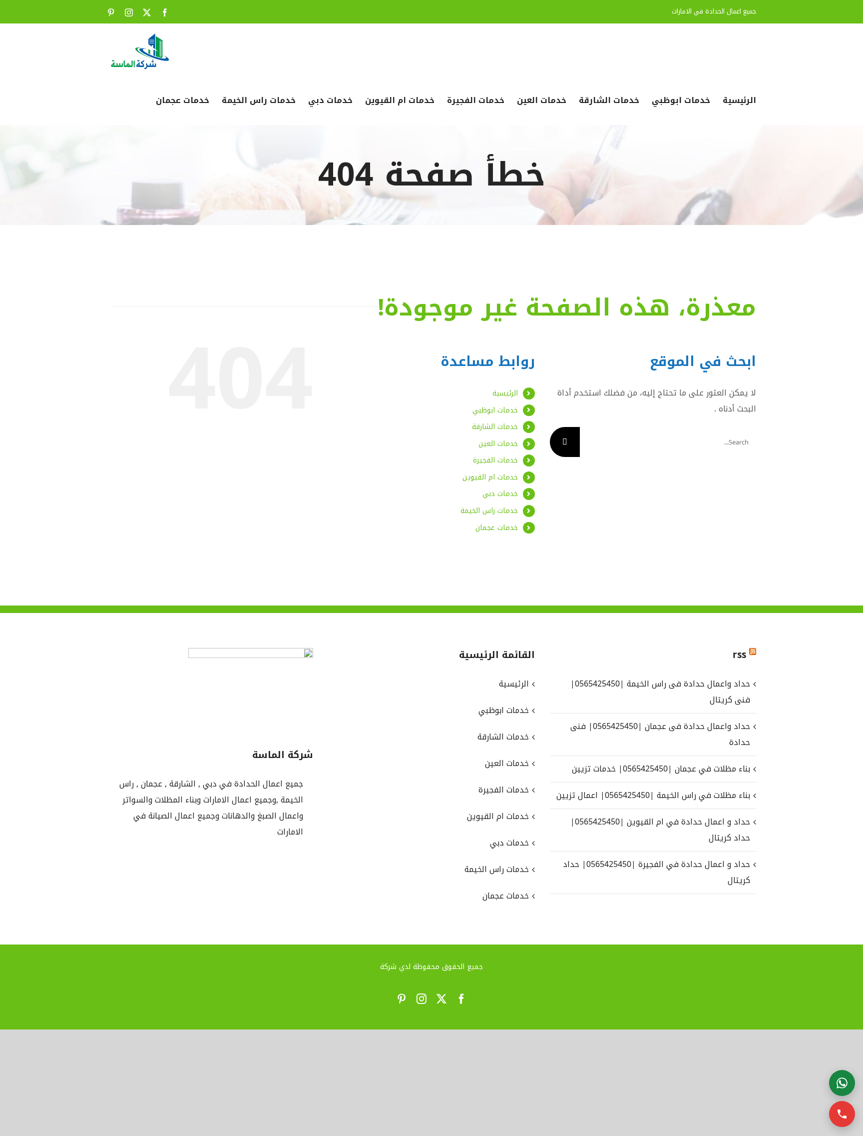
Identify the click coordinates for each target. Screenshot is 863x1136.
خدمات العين (498, 443)
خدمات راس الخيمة (489, 511)
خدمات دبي (500, 493)
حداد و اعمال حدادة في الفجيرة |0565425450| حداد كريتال (656, 872)
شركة (388, 967)
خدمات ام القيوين (490, 477)
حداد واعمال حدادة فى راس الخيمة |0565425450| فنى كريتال (660, 692)
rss (739, 655)
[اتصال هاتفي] (842, 1114)
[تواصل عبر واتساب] (842, 1083)
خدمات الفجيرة (495, 460)
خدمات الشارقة (495, 427)
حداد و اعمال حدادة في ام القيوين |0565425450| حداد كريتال (660, 830)
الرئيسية (505, 393)
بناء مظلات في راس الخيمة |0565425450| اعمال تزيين (653, 795)
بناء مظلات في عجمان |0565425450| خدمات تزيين (661, 768)
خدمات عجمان (496, 527)
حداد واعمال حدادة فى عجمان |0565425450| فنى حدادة (660, 734)
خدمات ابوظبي (495, 410)
